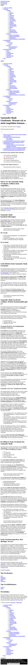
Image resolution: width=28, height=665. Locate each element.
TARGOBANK (13, 26)
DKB (10, 14)
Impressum (12, 602)
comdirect (11, 13)
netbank (11, 27)
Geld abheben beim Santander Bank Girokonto (14, 141)
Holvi (10, 44)
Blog (4, 58)
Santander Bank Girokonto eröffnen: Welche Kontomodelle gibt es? (13, 143)
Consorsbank (12, 19)
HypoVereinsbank (13, 32)
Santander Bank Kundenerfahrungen (11, 137)
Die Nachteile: (9, 139)
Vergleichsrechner (7, 49)
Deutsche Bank (12, 24)
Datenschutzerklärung (14, 663)
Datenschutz (19, 602)
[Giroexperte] (4, 2)
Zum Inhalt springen (5, 1)
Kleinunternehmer (13, 46)
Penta (2, 588)
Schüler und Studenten (14, 36)
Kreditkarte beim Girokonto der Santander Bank (14, 148)
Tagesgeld (8, 57)
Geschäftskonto (6, 40)
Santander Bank (12, 31)
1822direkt (11, 15)
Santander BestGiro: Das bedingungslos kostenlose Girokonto (15, 145)
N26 (10, 28)
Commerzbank (12, 20)
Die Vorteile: (9, 138)
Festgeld (8, 52)
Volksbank (11, 18)
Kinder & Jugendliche (14, 35)
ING (10, 11)
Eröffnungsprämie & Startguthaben (17, 39)
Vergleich (8, 33)
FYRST (11, 42)
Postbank (11, 22)
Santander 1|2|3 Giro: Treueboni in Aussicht (16, 147)
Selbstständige (12, 37)
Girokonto (5, 9)
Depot (7, 50)
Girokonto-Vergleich (8, 207)
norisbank (3, 581)
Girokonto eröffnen (7, 7)
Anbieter (8, 10)
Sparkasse (11, 16)
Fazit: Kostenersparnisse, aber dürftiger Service (14, 150)
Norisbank (11, 23)
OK (8, 663)
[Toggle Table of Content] (2, 132)
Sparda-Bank (12, 29)
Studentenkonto (9, 55)
